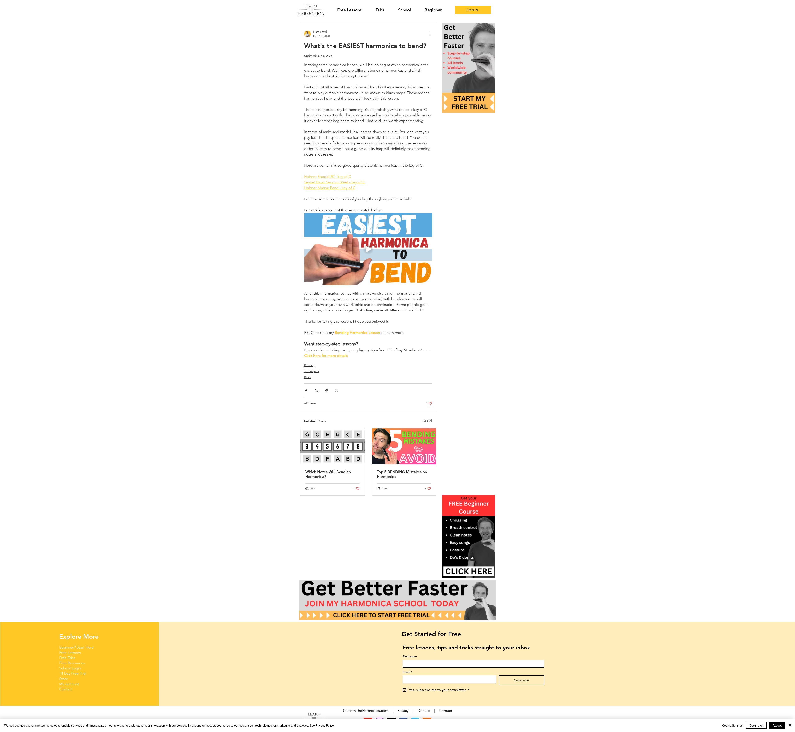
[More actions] (429, 33)
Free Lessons (70, 652)
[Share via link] (326, 390)
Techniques (311, 371)
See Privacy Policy (322, 725)
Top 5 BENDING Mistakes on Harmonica (402, 474)
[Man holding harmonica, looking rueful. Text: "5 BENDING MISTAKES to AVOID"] (404, 446)
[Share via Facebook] (306, 390)
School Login (70, 668)
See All (427, 420)
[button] (468, 536)
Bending (309, 365)
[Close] (790, 725)
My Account (69, 684)
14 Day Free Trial (72, 673)
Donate (424, 710)
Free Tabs (67, 658)
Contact (65, 689)
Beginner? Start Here (76, 647)
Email (407, 672)
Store (63, 679)
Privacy (402, 710)
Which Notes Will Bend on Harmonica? (328, 474)
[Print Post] (336, 390)
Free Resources (72, 663)
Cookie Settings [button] (732, 725)
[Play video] (368, 249)
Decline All (756, 725)
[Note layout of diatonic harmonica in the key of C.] (332, 446)
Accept (777, 725)
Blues (307, 377)
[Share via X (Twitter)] (316, 390)
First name (410, 656)
